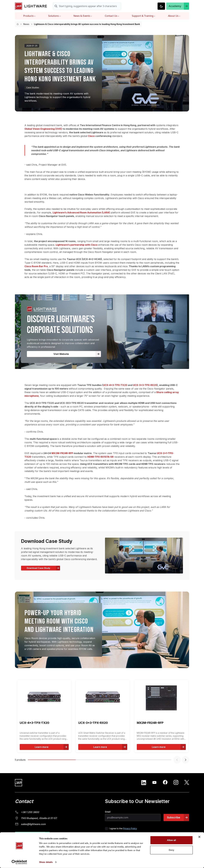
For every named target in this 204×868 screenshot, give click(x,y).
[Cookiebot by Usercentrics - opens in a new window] (19, 862)
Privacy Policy (130, 828)
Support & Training (142, 15)
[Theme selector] (161, 6)
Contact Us (111, 15)
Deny (171, 850)
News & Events (81, 15)
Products (28, 15)
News (26, 24)
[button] (177, 6)
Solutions (53, 15)
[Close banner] (199, 837)
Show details (46, 862)
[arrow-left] (177, 759)
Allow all (171, 840)
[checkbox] (106, 828)
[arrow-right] (185, 759)
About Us (173, 15)
